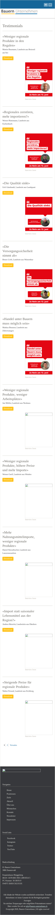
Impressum (11, 820)
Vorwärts (13, 745)
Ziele (9, 798)
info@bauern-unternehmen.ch (36, 906)
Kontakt (10, 812)
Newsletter (11, 816)
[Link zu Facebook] (40, 4)
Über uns (10, 805)
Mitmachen (11, 809)
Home (9, 790)
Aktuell (10, 801)
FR (50, 5)
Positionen (11, 794)
